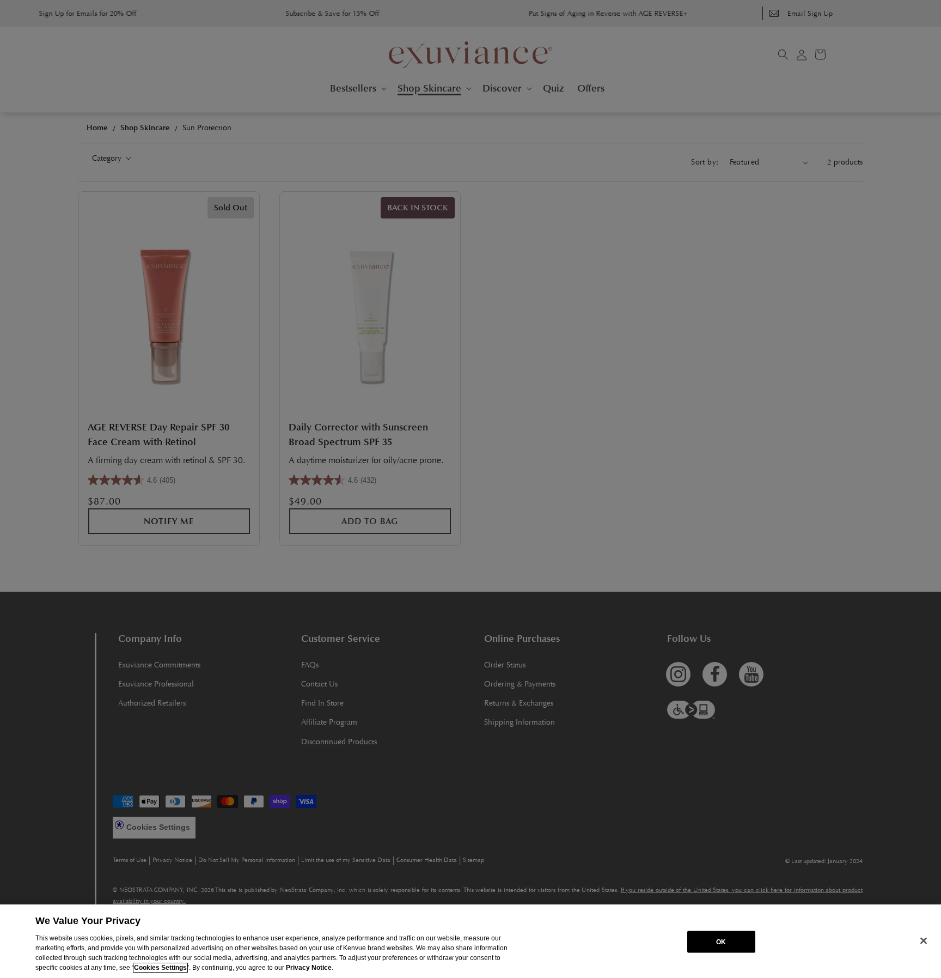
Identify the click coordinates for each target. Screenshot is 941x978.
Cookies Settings (160, 967)
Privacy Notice (309, 967)
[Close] (924, 940)
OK (721, 941)
